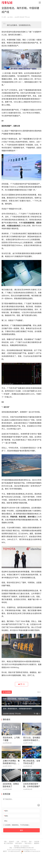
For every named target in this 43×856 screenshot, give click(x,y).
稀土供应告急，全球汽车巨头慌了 (31, 762)
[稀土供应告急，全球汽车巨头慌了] (31, 752)
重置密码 (36, 843)
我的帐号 (11, 841)
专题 (5, 841)
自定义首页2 (28, 843)
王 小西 (4, 17)
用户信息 (24, 841)
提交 (21, 830)
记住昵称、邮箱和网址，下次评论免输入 (17, 825)
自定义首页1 (18, 843)
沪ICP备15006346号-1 (15, 851)
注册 (17, 841)
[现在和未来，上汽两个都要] (11, 729)
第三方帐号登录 (8, 843)
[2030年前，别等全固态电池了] (11, 775)
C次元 (11, 17)
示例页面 (36, 841)
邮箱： (6, 816)
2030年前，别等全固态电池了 (11, 785)
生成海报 (7, 692)
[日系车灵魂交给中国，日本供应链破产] (31, 775)
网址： (6, 821)
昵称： (6, 811)
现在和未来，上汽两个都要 (11, 739)
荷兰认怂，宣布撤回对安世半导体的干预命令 (31, 739)
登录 (30, 841)
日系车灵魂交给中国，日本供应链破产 (31, 785)
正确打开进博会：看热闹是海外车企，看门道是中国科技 (11, 762)
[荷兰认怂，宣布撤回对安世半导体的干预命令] (31, 729)
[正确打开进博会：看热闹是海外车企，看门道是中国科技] (11, 752)
